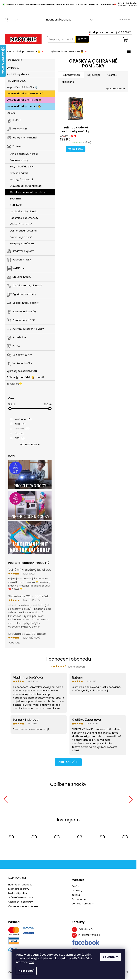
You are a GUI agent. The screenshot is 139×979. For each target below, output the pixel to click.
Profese (17, 146)
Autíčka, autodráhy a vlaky (28, 328)
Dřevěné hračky (22, 276)
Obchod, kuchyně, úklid (23, 211)
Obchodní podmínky (20, 901)
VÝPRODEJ (13, 68)
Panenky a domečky (24, 311)
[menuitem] (24, 51)
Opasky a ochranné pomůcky (27, 192)
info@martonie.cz (89, 934)
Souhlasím (110, 957)
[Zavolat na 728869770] (10, 19)
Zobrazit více (68, 762)
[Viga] (94, 799)
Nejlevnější (93, 75)
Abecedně (68, 82)
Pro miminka (20, 128)
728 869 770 (85, 928)
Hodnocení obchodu (59, 19)
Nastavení (26, 971)
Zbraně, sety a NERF (24, 320)
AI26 (19, 438)
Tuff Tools (16, 205)
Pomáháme (79, 898)
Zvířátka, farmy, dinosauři (27, 285)
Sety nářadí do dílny (22, 166)
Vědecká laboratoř (21, 224)
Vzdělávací (19, 268)
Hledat (82, 39)
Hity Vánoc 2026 (16, 81)
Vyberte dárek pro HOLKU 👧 (24, 100)
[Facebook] (86, 941)
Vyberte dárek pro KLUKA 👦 (24, 106)
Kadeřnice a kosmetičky (24, 218)
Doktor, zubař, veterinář (23, 230)
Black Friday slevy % (18, 74)
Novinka (21, 428)
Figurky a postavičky (24, 294)
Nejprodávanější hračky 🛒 (22, 87)
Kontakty (77, 890)
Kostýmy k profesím (22, 243)
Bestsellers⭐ (14, 383)
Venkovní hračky (22, 363)
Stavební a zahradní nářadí (26, 186)
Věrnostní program (83, 903)
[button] (5, 799)
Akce (19, 424)
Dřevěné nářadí (19, 173)
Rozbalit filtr (28, 444)
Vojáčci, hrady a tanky (25, 302)
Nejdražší (112, 75)
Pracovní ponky (19, 160)
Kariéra (76, 894)
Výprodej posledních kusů (22, 371)
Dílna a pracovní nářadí (24, 154)
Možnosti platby (17, 892)
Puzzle (16, 346)
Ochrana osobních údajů (23, 905)
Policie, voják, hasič (21, 237)
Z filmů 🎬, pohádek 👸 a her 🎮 (25, 377)
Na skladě (22, 419)
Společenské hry (22, 354)
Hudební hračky (22, 259)
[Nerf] (34, 799)
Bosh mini (15, 198)
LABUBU (11, 113)
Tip (19, 433)
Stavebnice (19, 337)
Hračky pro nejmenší (25, 137)
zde (31, 962)
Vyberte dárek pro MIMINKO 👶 (25, 93)
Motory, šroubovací (21, 179)
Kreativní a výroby (23, 251)
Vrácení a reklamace (20, 897)
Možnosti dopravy (18, 888)
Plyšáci (17, 120)
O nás (75, 885)
